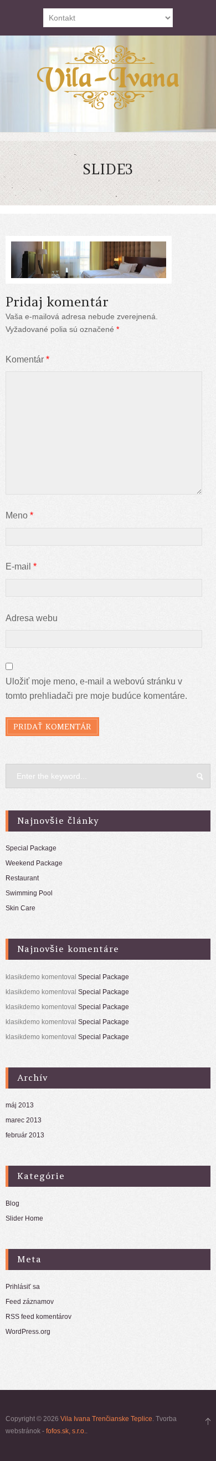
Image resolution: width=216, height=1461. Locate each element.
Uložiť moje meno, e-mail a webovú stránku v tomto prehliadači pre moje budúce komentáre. (96, 689)
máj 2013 (20, 1105)
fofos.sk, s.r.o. (66, 1431)
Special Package (31, 848)
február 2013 (25, 1135)
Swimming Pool (29, 893)
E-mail (21, 566)
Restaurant (22, 878)
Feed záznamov (30, 1302)
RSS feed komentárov (38, 1317)
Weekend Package (34, 863)
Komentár (27, 359)
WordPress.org (28, 1332)
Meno (19, 515)
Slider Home (24, 1218)
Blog (12, 1203)
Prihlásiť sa (23, 1287)
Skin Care (20, 908)
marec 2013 (24, 1120)
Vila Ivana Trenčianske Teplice (106, 1419)
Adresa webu (32, 618)
